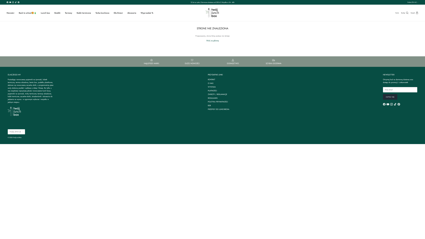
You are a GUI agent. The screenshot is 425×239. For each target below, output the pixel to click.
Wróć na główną (212, 40)
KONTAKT (211, 79)
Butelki (57, 13)
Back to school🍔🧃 (27, 13)
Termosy (68, 13)
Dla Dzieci (118, 13)
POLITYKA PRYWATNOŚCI (218, 101)
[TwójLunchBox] (212, 13)
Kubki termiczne (84, 13)
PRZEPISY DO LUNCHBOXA (218, 109)
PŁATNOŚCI (212, 90)
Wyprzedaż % (147, 13)
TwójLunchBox (17, 137)
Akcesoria (131, 13)
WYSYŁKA (212, 87)
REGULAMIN (212, 98)
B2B (209, 105)
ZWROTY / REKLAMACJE (217, 94)
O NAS (210, 83)
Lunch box (45, 13)
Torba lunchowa (102, 13)
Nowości (10, 13)
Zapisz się (390, 97)
